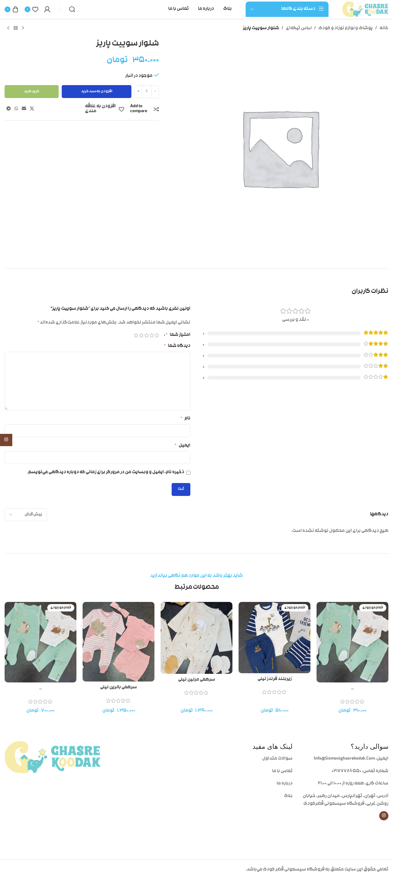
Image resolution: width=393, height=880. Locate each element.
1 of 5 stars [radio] (156, 335)
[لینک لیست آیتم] (244, 759)
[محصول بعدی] (8, 28)
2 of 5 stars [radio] (151, 335)
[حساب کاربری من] (47, 9)
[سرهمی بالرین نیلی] (118, 642)
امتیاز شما (178, 335)
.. (352, 688)
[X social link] (32, 109)
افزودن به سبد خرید (96, 91)
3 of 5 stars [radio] (146, 335)
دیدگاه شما (177, 346)
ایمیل (182, 445)
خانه (383, 28)
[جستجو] (72, 9)
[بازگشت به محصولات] (15, 28)
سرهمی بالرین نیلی (118, 687)
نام (185, 418)
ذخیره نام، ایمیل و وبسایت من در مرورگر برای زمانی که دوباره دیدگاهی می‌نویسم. (105, 472)
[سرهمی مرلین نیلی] (196, 638)
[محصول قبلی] (23, 28)
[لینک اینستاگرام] (383, 815)
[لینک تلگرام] (9, 109)
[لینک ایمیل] (24, 109)
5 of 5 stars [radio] (135, 335)
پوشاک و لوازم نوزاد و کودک (345, 28)
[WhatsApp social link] (16, 109)
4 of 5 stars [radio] (141, 335)
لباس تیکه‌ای (299, 28)
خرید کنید (31, 91)
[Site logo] (365, 9)
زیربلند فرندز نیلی (275, 679)
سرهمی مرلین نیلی (196, 680)
